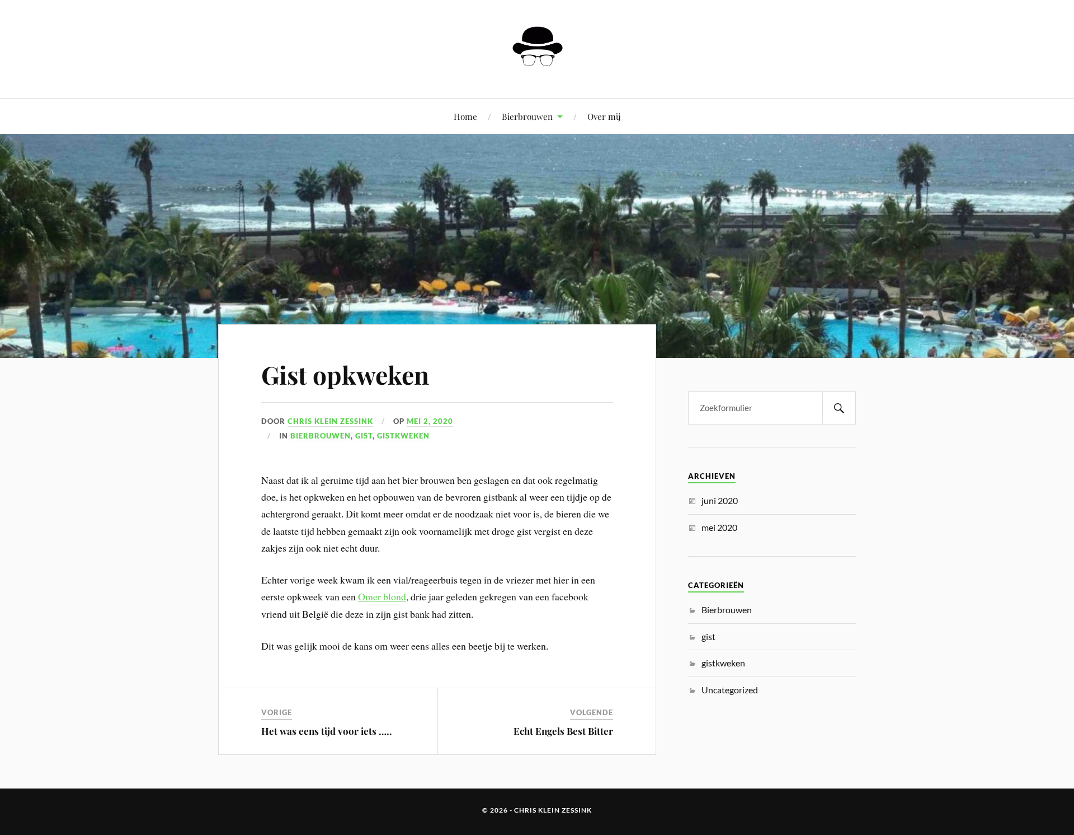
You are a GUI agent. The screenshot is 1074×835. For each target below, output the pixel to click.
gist (364, 435)
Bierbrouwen (527, 116)
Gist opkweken (345, 374)
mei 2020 (719, 527)
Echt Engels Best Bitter (563, 731)
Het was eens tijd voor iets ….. (326, 731)
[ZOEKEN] (839, 408)
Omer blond (382, 596)
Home (465, 116)
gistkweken (403, 435)
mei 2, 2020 (430, 421)
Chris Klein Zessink (330, 421)
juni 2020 (719, 500)
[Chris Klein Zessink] (537, 64)
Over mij (604, 116)
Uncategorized (729, 689)
